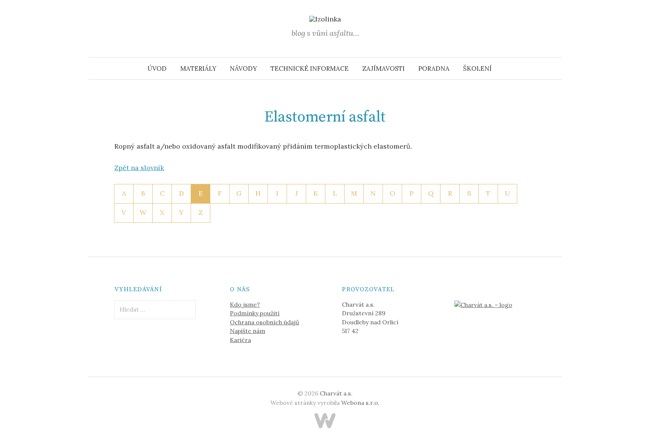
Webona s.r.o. (360, 402)
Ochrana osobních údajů (264, 322)
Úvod (157, 68)
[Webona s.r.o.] (325, 420)
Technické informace (309, 68)
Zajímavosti (383, 68)
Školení (477, 68)
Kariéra (240, 340)
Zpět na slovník (139, 167)
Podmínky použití (254, 313)
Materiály (198, 68)
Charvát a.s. (336, 393)
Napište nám (247, 331)
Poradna (434, 68)
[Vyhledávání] (555, 68)
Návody (243, 68)
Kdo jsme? (245, 304)
